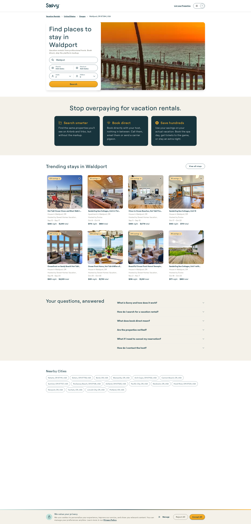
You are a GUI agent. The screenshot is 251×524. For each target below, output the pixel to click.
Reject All (180, 517)
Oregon (82, 16)
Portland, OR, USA (117, 390)
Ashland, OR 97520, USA (116, 384)
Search (73, 84)
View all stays (195, 166)
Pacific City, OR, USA (139, 384)
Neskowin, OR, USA (161, 384)
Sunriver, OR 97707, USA (58, 384)
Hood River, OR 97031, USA (185, 384)
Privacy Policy (110, 520)
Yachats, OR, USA (75, 390)
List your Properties (182, 6)
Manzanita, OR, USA (121, 378)
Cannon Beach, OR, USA (172, 378)
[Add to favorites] (79, 178)
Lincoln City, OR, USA (96, 390)
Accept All (197, 517)
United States (70, 16)
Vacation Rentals (53, 16)
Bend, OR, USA (102, 378)
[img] (59, 178)
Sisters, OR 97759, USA (81, 378)
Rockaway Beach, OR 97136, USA (87, 384)
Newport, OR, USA (55, 390)
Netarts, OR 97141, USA (57, 378)
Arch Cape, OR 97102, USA (146, 378)
